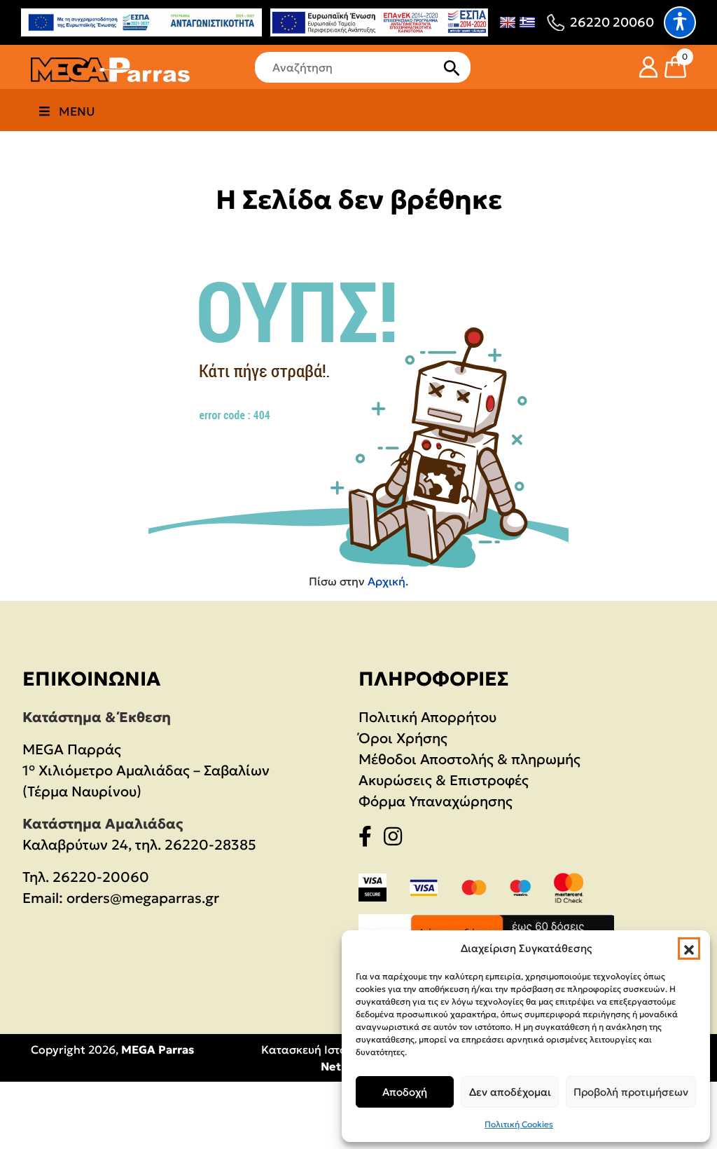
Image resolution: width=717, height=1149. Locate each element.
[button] (689, 948)
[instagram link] (397, 839)
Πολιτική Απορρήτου (427, 717)
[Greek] (527, 22)
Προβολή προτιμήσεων (630, 1092)
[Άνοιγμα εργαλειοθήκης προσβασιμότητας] (680, 22)
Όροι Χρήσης (402, 738)
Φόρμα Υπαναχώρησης (435, 801)
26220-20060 (101, 877)
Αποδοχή (404, 1092)
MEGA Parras (157, 1049)
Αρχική (386, 581)
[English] (507, 22)
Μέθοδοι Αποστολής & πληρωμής (469, 759)
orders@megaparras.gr (143, 898)
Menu (77, 111)
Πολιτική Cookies (519, 1124)
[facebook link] (369, 839)
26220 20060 (612, 22)
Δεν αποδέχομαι (510, 1092)
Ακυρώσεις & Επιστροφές (443, 780)
